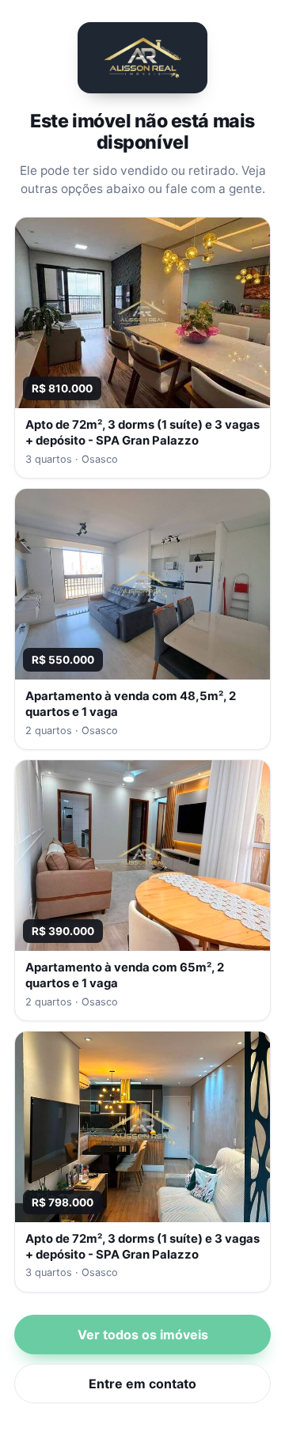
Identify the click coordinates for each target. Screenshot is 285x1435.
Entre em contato (142, 1383)
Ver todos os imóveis (143, 1334)
